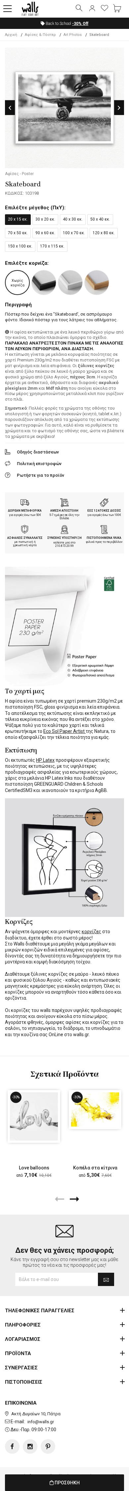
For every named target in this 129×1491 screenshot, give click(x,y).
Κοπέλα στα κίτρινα (95, 1167)
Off (80, 23)
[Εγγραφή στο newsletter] (106, 1279)
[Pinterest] (48, 1446)
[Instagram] (30, 1446)
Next (119, 107)
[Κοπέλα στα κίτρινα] (95, 1109)
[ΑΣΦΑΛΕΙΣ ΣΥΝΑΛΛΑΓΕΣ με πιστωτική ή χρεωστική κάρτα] (25, 530)
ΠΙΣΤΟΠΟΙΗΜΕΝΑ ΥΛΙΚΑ (104, 538)
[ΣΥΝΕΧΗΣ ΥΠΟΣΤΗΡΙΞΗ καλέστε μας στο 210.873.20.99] (64, 530)
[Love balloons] (34, 1116)
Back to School (66, 23)
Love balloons (34, 1167)
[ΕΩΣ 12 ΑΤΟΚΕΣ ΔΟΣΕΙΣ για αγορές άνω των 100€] (104, 503)
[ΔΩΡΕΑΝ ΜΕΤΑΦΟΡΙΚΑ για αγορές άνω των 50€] (25, 503)
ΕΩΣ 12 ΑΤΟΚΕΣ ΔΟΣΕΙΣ (104, 510)
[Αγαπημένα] (104, 8)
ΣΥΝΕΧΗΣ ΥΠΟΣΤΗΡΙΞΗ (64, 538)
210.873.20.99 (64, 545)
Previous (10, 107)
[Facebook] (12, 1446)
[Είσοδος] (92, 8)
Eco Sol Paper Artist (64, 731)
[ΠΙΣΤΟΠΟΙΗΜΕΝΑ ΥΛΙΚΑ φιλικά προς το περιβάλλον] (104, 530)
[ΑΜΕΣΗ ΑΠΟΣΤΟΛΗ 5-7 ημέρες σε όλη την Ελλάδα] (64, 503)
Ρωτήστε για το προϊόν (40, 475)
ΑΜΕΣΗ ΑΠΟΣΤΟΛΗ (64, 510)
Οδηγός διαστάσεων (38, 451)
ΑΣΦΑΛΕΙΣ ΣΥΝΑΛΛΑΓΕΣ (25, 538)
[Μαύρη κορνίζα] (43, 282)
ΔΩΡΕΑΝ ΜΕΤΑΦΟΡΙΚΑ (25, 510)
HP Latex (45, 760)
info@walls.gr (40, 1421)
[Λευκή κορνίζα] (70, 282)
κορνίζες (91, 931)
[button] (7, 9)
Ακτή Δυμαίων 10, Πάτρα (36, 1413)
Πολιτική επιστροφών (39, 463)
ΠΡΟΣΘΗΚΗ (67, 1482)
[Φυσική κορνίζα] (96, 282)
